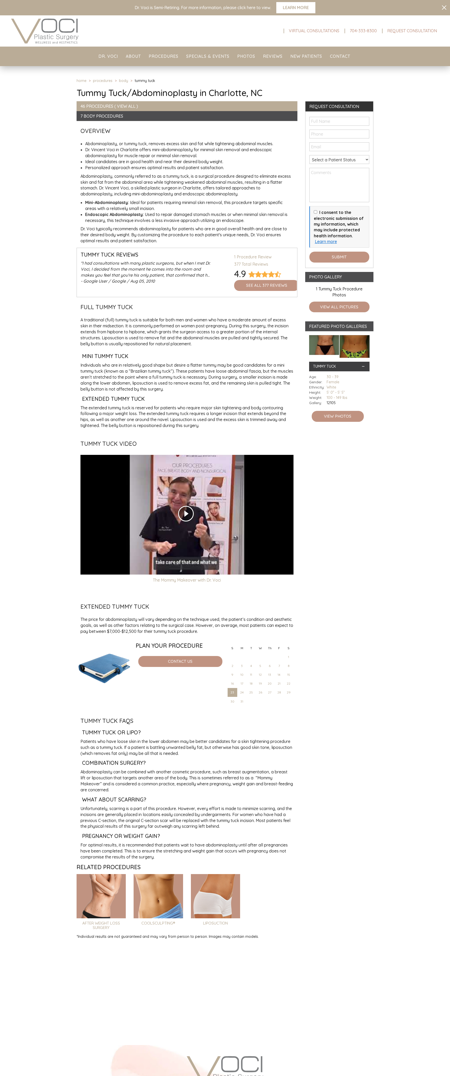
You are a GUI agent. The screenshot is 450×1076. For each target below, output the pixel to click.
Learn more (326, 241)
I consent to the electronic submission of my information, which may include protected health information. (339, 224)
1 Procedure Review (253, 256)
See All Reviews (266, 285)
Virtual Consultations (314, 30)
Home (81, 80)
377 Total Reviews (251, 264)
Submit (339, 256)
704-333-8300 (363, 30)
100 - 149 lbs (337, 397)
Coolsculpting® (158, 923)
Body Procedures (103, 116)
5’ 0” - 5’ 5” (336, 392)
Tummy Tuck (324, 366)
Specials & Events (207, 56)
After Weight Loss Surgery (101, 925)
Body (123, 80)
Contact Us (180, 661)
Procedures (163, 56)
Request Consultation (412, 30)
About (133, 56)
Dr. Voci (108, 56)
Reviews (273, 56)
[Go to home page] (74, 31)
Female (333, 382)
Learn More (296, 7)
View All (126, 106)
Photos (246, 56)
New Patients (306, 56)
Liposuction (215, 923)
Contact (340, 56)
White (331, 387)
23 (232, 692)
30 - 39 (333, 376)
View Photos (337, 416)
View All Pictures (339, 306)
